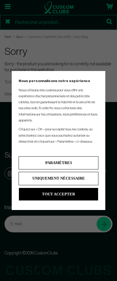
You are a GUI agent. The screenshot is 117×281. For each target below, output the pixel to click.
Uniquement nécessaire (58, 178)
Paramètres (58, 162)
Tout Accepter (58, 194)
